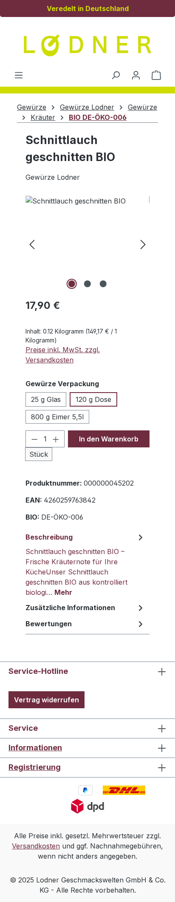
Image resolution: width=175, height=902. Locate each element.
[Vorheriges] (31, 243)
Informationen (35, 747)
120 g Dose (93, 399)
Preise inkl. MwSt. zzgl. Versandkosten (62, 354)
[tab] (85, 564)
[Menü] (18, 74)
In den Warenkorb (108, 439)
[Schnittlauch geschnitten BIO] (87, 243)
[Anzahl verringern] (34, 438)
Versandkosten (36, 846)
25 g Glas (46, 399)
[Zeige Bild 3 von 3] (103, 283)
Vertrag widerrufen (46, 700)
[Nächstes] (143, 243)
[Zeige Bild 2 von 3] (87, 283)
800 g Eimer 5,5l (57, 417)
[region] (87, 243)
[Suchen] (115, 74)
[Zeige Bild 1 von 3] (71, 283)
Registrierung (34, 767)
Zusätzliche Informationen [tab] (70, 607)
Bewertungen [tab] (48, 623)
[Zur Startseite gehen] (87, 45)
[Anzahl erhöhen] (56, 438)
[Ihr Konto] (136, 74)
